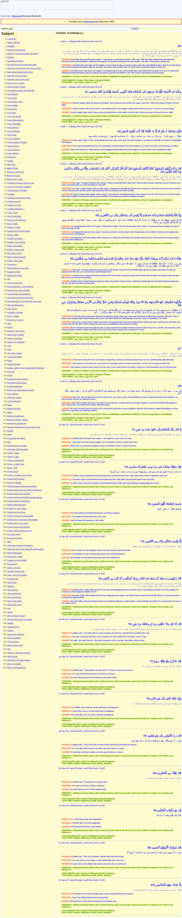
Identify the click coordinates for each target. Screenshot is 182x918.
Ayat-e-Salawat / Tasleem (17, 142)
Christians (11, 194)
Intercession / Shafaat (15, 335)
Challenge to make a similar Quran (20, 183)
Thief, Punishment (14, 638)
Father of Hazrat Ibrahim (16, 257)
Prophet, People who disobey (18, 527)
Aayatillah (11, 46)
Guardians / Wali (13, 272)
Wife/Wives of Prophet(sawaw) (19, 660)
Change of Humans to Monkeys (19, 187)
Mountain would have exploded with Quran (23, 427)
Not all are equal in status (17, 446)
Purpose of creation (14, 538)
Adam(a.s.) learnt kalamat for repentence (23, 54)
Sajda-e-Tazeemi (13, 568)
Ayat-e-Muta (11, 135)
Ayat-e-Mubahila (13, 131)
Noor (9, 442)
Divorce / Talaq (13, 235)
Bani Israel (11, 165)
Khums (10, 375)
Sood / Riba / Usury (14, 605)
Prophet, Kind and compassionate (20, 516)
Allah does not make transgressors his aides (24, 68)
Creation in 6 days (14, 205)
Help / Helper (12, 309)
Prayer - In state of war (15, 464)
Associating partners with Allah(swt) (20, 91)
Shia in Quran (12, 590)
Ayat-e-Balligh (12, 94)
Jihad (9, 350)
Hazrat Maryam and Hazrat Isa (19, 294)
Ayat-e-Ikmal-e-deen (15, 102)
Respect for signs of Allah (17, 560)
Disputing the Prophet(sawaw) (18, 231)
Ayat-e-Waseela (13, 150)
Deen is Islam (12, 224)
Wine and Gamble (14, 664)
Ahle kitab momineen (15, 61)
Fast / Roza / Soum (14, 253)
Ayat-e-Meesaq (13, 128)
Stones (10, 612)
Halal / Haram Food (14, 283)
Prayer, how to (12, 472)
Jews (9, 346)
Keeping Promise (13, 364)
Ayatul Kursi (11, 157)
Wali (9, 649)
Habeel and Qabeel (14, 276)
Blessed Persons (13, 176)
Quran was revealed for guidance (20, 546)
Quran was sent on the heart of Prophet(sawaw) (25, 549)
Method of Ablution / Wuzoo (17, 420)
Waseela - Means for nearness (19, 653)
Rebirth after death (14, 553)
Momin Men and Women (16, 424)
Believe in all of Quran (15, 172)
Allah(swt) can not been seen (18, 80)
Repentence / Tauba (15, 557)
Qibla (9, 542)
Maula (9, 412)
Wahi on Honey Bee (15, 645)
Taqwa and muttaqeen (15, 634)
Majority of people (14, 409)
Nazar (9, 435)
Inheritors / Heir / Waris (16, 331)
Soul (9, 608)
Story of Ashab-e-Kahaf (16, 616)
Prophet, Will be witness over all (19, 531)
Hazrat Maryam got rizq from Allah (20, 298)
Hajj (8, 279)
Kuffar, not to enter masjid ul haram (20, 390)
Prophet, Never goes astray (17, 523)
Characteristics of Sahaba (17, 190)
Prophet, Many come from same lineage (22, 520)
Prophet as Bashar (14, 483)
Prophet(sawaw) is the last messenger (22, 486)
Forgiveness (12, 264)
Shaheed (10, 586)
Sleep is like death (14, 601)
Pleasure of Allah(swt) (15, 460)
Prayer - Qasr (12, 468)
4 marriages (11, 39)
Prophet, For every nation (17, 509)
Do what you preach (15, 239)
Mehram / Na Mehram (15, 416)
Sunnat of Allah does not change (19, 620)
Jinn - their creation (14, 353)
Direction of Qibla (13, 227)
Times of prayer (13, 642)
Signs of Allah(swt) (14, 594)
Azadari (10, 161)
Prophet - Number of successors (19, 475)
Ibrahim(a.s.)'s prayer (15, 320)
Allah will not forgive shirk (17, 76)
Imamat (10, 327)
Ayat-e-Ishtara (12, 105)
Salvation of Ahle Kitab (15, 571)
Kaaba (9, 361)
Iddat (9, 324)
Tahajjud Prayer (13, 627)
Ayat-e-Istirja (12, 109)
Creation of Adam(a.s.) (15, 209)
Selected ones (12, 579)
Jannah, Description (15, 338)
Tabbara (10, 623)
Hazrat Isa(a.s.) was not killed (18, 290)
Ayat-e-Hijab (12, 98)
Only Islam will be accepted (17, 449)
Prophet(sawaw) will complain (18, 494)
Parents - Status (13, 453)
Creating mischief (14, 202)
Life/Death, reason (14, 398)
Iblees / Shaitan (13, 316)
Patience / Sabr (13, 457)
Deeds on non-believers (16, 220)
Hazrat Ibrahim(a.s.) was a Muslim (20, 287)
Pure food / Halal (13, 534)
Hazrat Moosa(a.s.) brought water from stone (24, 301)
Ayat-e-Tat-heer (13, 146)
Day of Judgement (14, 216)
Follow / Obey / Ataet (15, 261)
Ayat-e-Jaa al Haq (14, 117)
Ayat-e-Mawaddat (14, 124)
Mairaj (9, 405)
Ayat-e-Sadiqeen (13, 139)
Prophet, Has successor (16, 512)
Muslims (10, 431)
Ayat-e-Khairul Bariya (15, 120)
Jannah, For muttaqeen (16, 342)
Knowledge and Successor (17, 379)
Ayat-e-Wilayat (12, 153)
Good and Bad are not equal (18, 268)
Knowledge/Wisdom (15, 387)
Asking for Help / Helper (16, 87)
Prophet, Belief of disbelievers (18, 501)
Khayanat (11, 372)
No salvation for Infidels (16, 438)
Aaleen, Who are (13, 43)
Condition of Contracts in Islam (19, 198)
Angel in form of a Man (15, 83)
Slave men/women (14, 597)
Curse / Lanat (12, 213)
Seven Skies (12, 583)
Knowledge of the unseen (17, 383)
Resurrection (12, 564)
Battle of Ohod (12, 168)
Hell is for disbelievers (15, 305)
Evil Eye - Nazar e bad (15, 250)
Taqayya (10, 631)
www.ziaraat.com (91, 22)
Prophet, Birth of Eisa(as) (16, 505)
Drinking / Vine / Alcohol (16, 242)
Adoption (10, 57)
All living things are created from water (22, 65)
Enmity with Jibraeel (15, 246)
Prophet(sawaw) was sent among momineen (24, 490)
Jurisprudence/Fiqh (14, 357)
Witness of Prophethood (16, 668)
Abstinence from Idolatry (16, 50)
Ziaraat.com (17, 16)
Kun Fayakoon (12, 394)
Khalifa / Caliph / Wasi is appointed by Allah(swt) (25, 368)
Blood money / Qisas (15, 179)
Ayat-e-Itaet (11, 113)
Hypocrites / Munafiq (15, 313)
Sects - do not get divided (17, 575)
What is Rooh (12, 657)
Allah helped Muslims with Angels (20, 72)
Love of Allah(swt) (14, 401)
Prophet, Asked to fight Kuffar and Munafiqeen (24, 497)
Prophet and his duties (15, 479)
